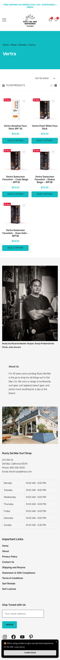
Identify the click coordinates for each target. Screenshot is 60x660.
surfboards (45, 382)
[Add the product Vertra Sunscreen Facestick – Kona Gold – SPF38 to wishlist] (23, 205)
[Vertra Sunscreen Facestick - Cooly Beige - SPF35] (15, 160)
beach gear (38, 386)
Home (6, 45)
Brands (22, 45)
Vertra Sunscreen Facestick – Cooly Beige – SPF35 (15, 180)
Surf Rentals (8, 584)
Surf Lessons (9, 589)
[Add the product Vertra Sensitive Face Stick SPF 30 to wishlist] (23, 101)
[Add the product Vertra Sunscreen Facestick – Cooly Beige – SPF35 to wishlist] (23, 152)
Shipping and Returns (13, 568)
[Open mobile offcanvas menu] (4, 20)
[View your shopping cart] (50, 20)
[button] (51, 85)
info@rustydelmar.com (20, 472)
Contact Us (8, 562)
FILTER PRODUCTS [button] (15, 85)
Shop (14, 45)
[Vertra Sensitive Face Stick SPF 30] (15, 110)
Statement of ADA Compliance (18, 573)
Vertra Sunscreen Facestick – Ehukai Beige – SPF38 (45, 180)
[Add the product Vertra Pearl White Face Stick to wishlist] (53, 101)
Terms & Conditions (12, 578)
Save (8, 100)
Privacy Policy (9, 557)
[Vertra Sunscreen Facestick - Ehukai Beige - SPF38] (44, 160)
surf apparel (25, 386)
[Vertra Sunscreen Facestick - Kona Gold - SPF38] (15, 214)
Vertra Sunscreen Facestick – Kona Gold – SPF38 (15, 233)
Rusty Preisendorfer (44, 344)
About (5, 551)
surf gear (13, 386)
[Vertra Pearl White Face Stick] (44, 110)
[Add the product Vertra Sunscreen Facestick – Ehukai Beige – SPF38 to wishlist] (53, 152)
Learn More (19, 647)
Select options (15, 141)
